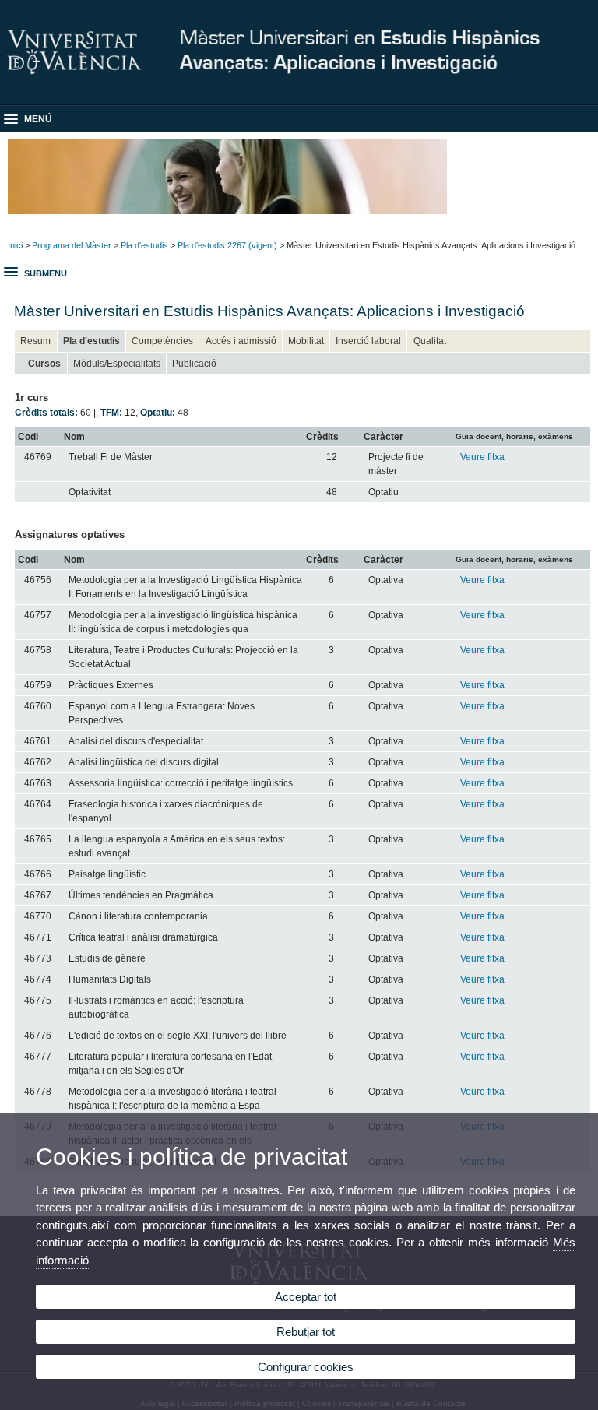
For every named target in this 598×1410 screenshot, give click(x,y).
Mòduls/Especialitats (116, 363)
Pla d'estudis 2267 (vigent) (227, 245)
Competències (162, 341)
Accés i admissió (241, 341)
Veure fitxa (482, 457)
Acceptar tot (305, 1296)
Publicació (194, 363)
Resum (35, 341)
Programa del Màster (71, 245)
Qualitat (429, 341)
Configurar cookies (306, 1366)
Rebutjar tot (305, 1331)
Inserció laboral (368, 341)
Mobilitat (306, 341)
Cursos (44, 363)
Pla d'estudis (144, 245)
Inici (15, 245)
